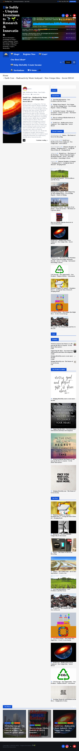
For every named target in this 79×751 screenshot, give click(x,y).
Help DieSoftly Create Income (28, 65)
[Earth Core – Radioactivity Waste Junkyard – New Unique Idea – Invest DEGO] (59, 233)
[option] (32, 724)
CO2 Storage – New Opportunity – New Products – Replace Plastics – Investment (63, 275)
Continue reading (41, 140)
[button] (73, 707)
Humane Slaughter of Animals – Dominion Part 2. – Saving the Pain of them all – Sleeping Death (63, 148)
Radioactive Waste (31, 92)
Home (5, 75)
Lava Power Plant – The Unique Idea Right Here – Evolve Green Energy (63, 312)
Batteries (25, 725)
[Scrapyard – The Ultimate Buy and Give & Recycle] (59, 321)
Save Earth (41, 92)
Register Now (29, 54)
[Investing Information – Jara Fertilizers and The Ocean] (59, 173)
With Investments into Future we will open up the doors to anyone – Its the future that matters (63, 461)
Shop (16, 54)
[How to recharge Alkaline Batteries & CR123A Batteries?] (59, 217)
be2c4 (29, 89)
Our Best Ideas (18, 59)
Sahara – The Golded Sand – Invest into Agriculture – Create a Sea (63, 572)
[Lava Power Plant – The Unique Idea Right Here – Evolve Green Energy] (59, 302)
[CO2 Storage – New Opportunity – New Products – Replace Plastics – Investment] (59, 269)
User (44, 54)
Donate (68, 62)
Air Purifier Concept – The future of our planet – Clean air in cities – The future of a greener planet (63, 112)
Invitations (19, 70)
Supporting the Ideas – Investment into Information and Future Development (63, 429)
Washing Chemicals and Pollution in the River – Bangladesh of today (63, 700)
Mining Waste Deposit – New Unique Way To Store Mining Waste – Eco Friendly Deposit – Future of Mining (63, 106)
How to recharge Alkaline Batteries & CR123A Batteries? (62, 223)
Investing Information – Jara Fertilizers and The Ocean (60, 100)
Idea (24, 92)
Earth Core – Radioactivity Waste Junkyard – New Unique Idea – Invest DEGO (39, 78)
